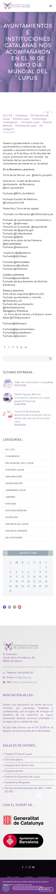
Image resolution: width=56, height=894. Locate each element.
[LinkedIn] (21, 347)
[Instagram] (30, 867)
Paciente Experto (16, 531)
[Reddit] (26, 347)
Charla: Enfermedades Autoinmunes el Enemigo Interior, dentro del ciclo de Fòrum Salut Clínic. (32, 416)
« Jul (5, 553)
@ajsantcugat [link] (26, 230)
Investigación (10, 122)
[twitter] (9, 608)
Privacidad (43, 877)
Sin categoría (13, 538)
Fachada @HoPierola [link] (15, 269)
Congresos (21, 115)
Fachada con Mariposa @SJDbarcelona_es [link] (28, 214)
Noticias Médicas (16, 511)
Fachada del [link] (10, 230)
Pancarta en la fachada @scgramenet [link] (25, 227)
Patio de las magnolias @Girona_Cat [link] (23, 294)
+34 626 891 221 (25, 673)
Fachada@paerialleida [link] (16, 278)
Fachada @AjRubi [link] (13, 237)
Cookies (29, 877)
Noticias (10, 504)
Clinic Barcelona (14, 759)
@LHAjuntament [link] (23, 233)
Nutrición (11, 517)
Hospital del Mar (14, 771)
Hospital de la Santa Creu (19, 765)
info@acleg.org (22, 677)
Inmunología (39, 119)
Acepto (46, 889)
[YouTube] (33, 867)
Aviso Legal (13, 877)
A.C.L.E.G (7, 115)
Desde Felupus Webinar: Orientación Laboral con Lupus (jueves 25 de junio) (32, 397)
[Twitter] (9, 347)
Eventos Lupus (21, 119)
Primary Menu (50, 6)
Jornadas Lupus (30, 122)
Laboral (10, 497)
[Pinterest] (13, 347)
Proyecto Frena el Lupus (18, 754)
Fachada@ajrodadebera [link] (17, 333)
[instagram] (14, 608)
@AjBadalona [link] (23, 253)
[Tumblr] (17, 347)
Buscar (50, 358)
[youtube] (19, 608)
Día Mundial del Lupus (19, 463)
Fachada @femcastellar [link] (16, 262)
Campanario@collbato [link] (16, 265)
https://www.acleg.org (25, 682)
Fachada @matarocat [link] (16, 247)
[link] (21, 208)
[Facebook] (5, 347)
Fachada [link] (8, 233)
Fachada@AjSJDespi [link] (15, 256)
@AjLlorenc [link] (20, 336)
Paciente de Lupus (25, 126)
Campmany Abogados (17, 782)
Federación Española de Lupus (22, 777)
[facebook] (4, 608)
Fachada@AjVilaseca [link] (15, 323)
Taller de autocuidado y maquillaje (33, 382)
